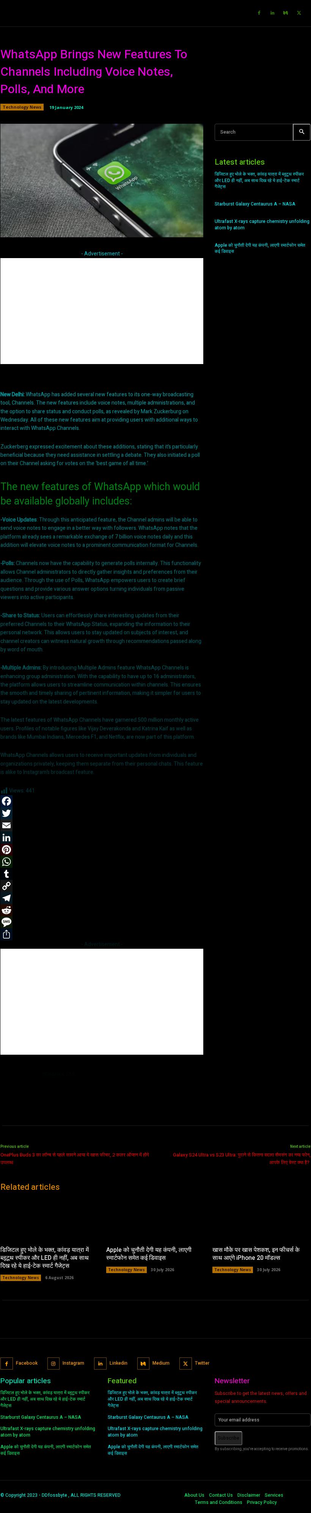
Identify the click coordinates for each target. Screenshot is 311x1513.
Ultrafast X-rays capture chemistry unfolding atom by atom (262, 224)
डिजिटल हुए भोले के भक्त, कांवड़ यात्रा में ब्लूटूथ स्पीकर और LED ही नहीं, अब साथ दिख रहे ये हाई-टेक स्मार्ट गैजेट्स (259, 180)
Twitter (202, 1363)
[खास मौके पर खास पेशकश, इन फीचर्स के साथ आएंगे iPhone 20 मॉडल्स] (261, 1219)
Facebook (27, 1363)
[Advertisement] (101, 311)
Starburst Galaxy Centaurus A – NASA (255, 204)
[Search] (302, 132)
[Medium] (285, 13)
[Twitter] (299, 13)
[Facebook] (259, 13)
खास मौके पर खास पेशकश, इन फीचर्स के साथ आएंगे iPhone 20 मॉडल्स (256, 1253)
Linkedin (118, 1363)
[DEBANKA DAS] (18, 1088)
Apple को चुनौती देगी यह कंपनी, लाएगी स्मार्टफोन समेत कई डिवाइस (260, 248)
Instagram (73, 1363)
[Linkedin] (272, 13)
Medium (161, 1363)
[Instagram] (53, 1363)
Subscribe (228, 1438)
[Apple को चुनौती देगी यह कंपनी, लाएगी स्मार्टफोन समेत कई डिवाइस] (155, 1219)
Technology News (22, 107)
